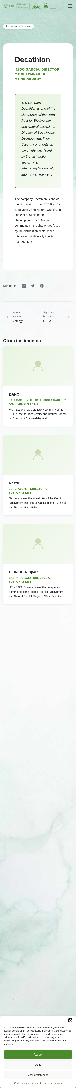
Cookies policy (21, 1083)
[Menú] (70, 6)
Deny (38, 1064)
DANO (14, 394)
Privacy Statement (40, 1083)
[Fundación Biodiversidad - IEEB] (31, 6)
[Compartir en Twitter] (33, 286)
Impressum (56, 1083)
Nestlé (14, 483)
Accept (38, 1054)
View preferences (38, 1074)
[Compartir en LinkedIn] (24, 286)
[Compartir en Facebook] (41, 286)
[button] (70, 1020)
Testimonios (12, 26)
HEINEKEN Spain (24, 572)
